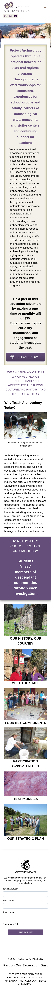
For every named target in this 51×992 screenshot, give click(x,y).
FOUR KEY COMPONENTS (25, 723)
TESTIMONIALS (25, 799)
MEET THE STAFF (25, 683)
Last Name (8, 912)
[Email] (15, 16)
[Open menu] (45, 7)
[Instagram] (10, 16)
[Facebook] (5, 16)
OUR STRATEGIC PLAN (25, 838)
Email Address (10, 889)
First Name (8, 900)
